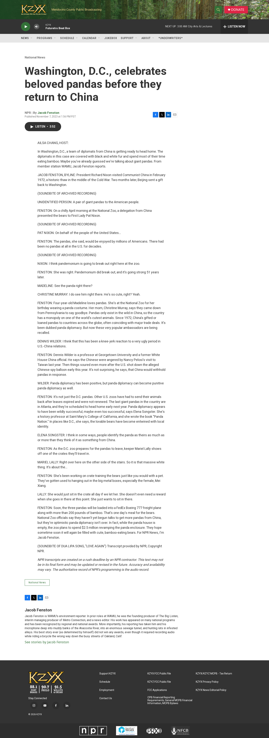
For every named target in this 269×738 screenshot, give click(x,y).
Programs (44, 38)
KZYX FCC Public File (159, 673)
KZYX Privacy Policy (207, 681)
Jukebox (110, 38)
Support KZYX (107, 673)
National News (35, 57)
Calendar (89, 38)
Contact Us (105, 698)
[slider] (42, 26)
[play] (26, 27)
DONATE (237, 10)
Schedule (67, 38)
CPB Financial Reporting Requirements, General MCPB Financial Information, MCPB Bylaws (169, 700)
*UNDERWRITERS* (170, 38)
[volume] (36, 27)
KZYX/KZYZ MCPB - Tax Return (214, 673)
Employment (106, 690)
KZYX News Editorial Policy (211, 690)
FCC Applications (157, 690)
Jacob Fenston (48, 113)
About (146, 38)
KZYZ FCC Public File (159, 681)
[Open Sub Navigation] (31, 38)
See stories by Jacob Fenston (47, 642)
